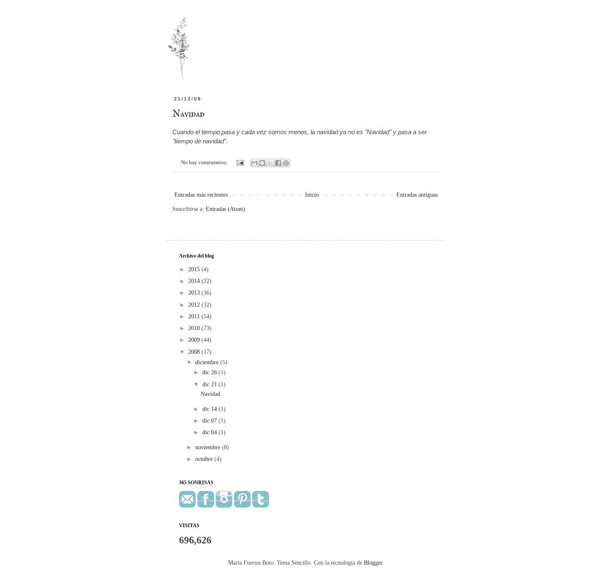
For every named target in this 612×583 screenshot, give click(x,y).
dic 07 (210, 421)
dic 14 (210, 409)
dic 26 (210, 372)
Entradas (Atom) (225, 209)
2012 (195, 305)
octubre (204, 459)
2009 (195, 340)
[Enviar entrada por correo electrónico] (239, 162)
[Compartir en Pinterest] (286, 163)
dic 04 (210, 432)
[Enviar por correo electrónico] (254, 163)
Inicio (312, 195)
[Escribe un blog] (262, 163)
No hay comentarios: (205, 162)
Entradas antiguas (417, 195)
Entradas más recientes (201, 195)
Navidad (188, 114)
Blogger (373, 563)
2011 (195, 316)
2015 (195, 269)
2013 (195, 293)
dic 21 (210, 384)
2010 (195, 328)
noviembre (208, 447)
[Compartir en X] (270, 163)
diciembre (207, 362)
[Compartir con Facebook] (278, 163)
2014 (195, 281)
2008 (195, 352)
